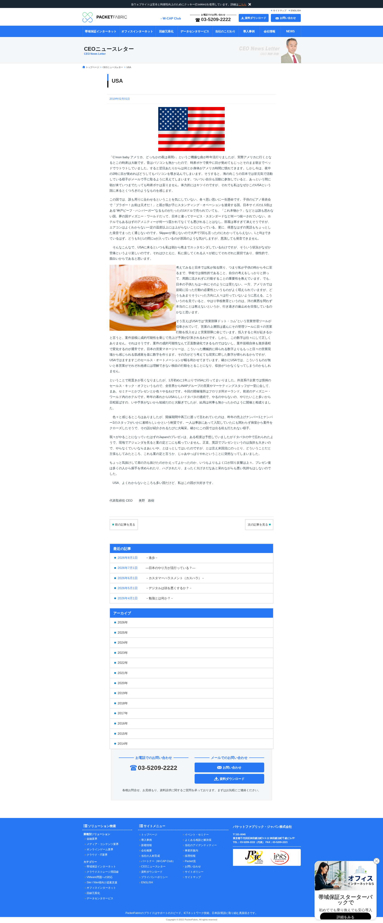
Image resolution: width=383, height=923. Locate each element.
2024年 (123, 642)
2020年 (123, 683)
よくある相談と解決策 (198, 839)
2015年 (123, 733)
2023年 (123, 652)
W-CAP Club (172, 18)
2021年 (123, 673)
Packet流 (190, 861)
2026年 (123, 622)
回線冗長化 (166, 31)
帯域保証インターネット (101, 31)
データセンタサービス (194, 31)
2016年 (123, 723)
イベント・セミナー (197, 834)
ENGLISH (296, 10)
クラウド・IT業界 (97, 854)
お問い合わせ (193, 866)
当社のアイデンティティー (201, 845)
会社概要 (146, 850)
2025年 (123, 632)
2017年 (123, 713)
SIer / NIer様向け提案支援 (102, 882)
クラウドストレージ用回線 (103, 871)
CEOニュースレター (153, 866)
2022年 (123, 662)
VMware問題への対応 (100, 877)
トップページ (149, 834)
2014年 (123, 743)
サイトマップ (279, 10)
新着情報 (146, 845)
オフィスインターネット (137, 31)
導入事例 (249, 31)
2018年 (123, 703)
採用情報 (190, 855)
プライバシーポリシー (154, 877)
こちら (242, 4)
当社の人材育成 (150, 855)
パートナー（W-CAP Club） (158, 861)
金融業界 (92, 838)
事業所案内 (191, 850)
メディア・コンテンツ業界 (103, 844)
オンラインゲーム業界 (100, 849)
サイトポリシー (194, 871)
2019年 (123, 693)
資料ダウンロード (151, 871)
